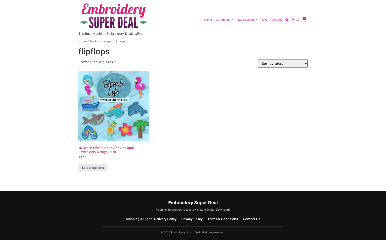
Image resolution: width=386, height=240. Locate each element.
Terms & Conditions (222, 219)
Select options (93, 168)
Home (208, 19)
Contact (276, 19)
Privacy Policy (192, 219)
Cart (300, 19)
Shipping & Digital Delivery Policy (151, 219)
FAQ (264, 19)
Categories (223, 19)
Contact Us (251, 219)
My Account (246, 19)
